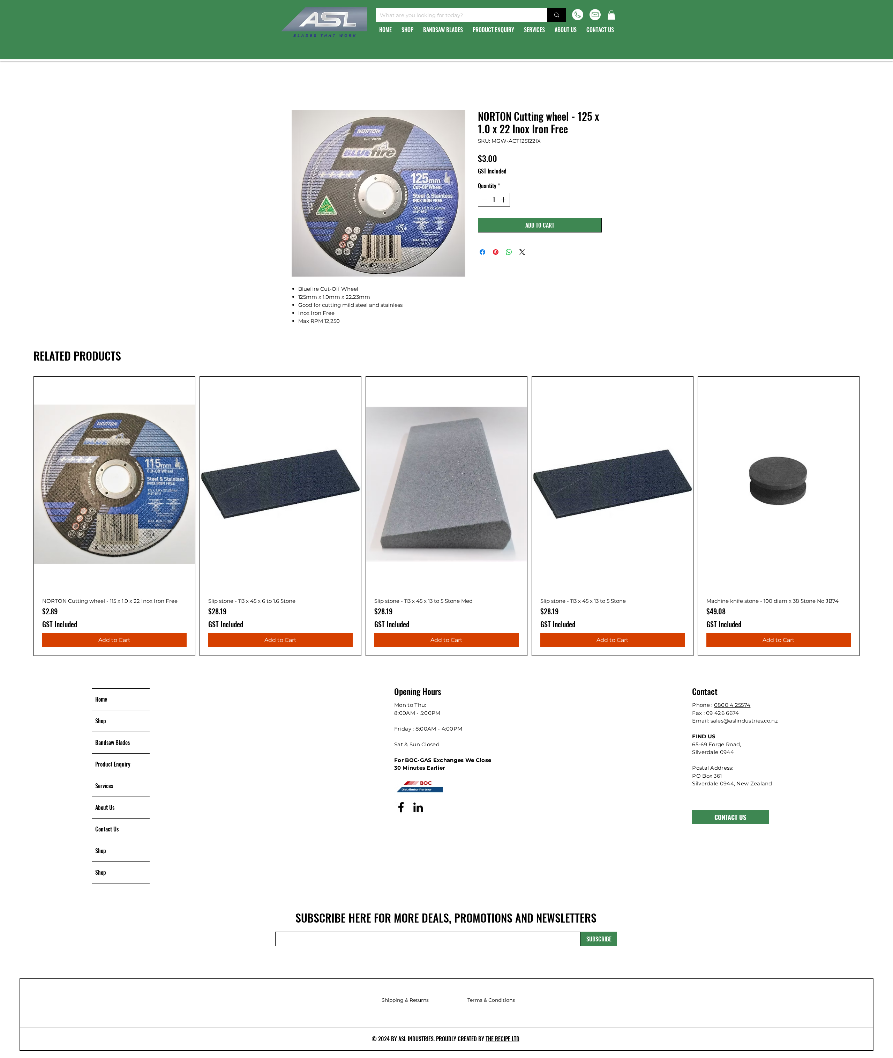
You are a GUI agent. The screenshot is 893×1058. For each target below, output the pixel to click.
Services (104, 787)
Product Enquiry (112, 765)
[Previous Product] (23, 517)
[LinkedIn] (418, 808)
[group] (446, 517)
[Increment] (504, 200)
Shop (100, 722)
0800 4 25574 (732, 706)
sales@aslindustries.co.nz (744, 721)
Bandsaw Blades (112, 743)
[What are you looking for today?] (556, 15)
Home (300, 85)
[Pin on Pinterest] (495, 253)
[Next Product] (869, 517)
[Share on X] (522, 253)
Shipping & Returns (405, 1001)
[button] (611, 15)
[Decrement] (484, 200)
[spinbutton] (494, 200)
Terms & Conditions (491, 1001)
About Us (104, 808)
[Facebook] (401, 808)
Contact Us (107, 830)
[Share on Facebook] (482, 253)
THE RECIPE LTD (502, 1040)
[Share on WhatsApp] (509, 253)
